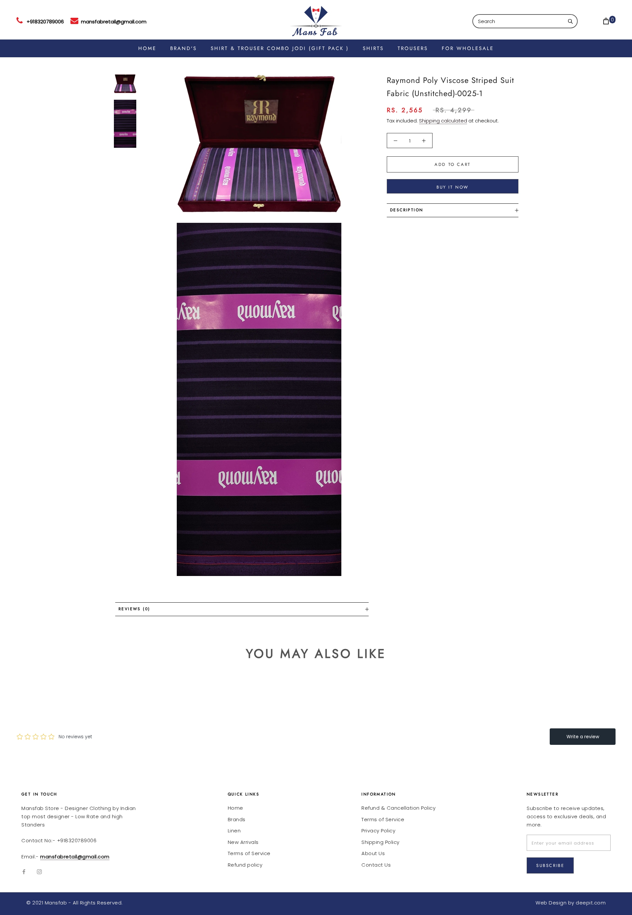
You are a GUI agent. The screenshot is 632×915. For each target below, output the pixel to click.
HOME (147, 48)
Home (235, 807)
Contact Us (376, 864)
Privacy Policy (378, 830)
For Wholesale (468, 48)
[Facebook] (23, 872)
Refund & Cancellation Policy (398, 807)
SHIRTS (373, 48)
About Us (373, 853)
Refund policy (245, 864)
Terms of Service (249, 853)
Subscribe (550, 865)
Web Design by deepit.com (571, 902)
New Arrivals (243, 842)
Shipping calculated (443, 120)
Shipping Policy (380, 842)
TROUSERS (413, 48)
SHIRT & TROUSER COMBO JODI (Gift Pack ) (280, 48)
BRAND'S (183, 48)
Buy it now (452, 187)
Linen (234, 830)
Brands (237, 819)
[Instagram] (39, 872)
